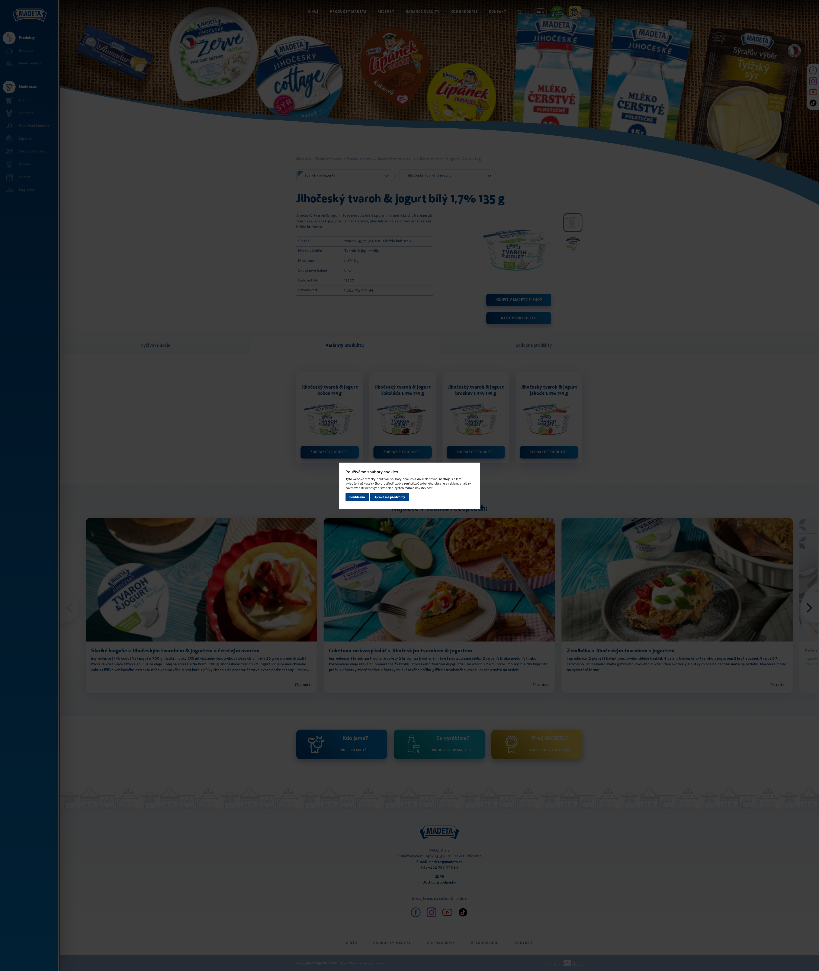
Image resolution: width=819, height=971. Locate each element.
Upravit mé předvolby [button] (389, 497)
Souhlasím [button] (357, 497)
